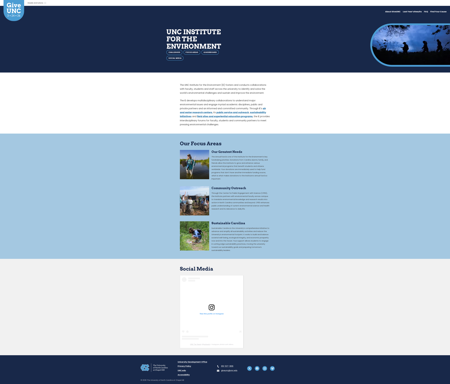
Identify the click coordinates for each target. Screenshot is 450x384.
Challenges (174, 52)
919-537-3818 (227, 366)
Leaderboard (210, 52)
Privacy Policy (184, 366)
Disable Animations (35, 3)
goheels (207, 344)
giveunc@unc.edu (229, 370)
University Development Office (192, 362)
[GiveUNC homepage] (14, 10)
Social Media (175, 58)
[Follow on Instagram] (264, 368)
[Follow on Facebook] (257, 368)
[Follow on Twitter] (249, 368)
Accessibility (184, 374)
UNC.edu (182, 370)
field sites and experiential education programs (225, 116)
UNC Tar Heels (195, 344)
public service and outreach (232, 112)
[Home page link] (154, 371)
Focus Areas (192, 52)
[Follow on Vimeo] (272, 368)
